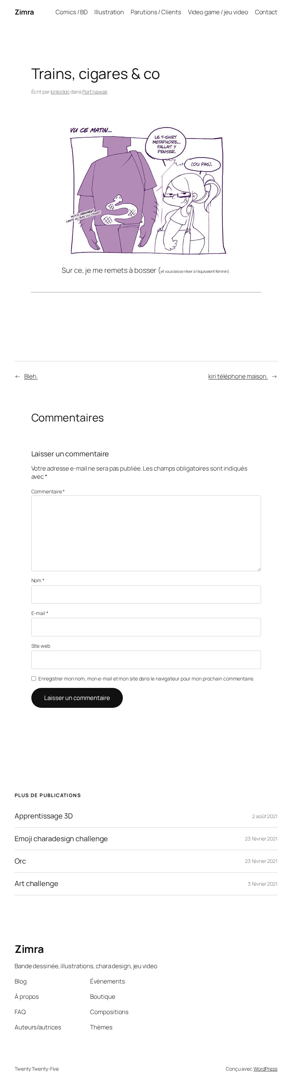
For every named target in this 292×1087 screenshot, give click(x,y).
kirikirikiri (60, 91)
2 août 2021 (264, 816)
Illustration (109, 12)
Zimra (24, 12)
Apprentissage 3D (43, 816)
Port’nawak (94, 91)
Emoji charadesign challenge (61, 839)
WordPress (265, 1068)
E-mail (39, 613)
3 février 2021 (262, 883)
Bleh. (31, 376)
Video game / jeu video (218, 12)
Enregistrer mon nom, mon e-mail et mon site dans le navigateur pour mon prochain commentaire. (146, 678)
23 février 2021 (261, 838)
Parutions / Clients (156, 12)
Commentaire (48, 491)
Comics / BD (72, 12)
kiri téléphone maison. (238, 376)
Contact (266, 12)
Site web (40, 645)
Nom (38, 580)
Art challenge (36, 883)
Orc (20, 861)
